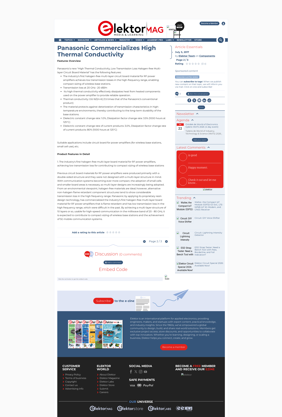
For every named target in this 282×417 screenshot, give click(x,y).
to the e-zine (115, 301)
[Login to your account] (223, 23)
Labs (169, 40)
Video (139, 40)
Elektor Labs (107, 381)
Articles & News (104, 40)
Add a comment (114, 262)
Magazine (83, 40)
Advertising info (74, 388)
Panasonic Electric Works (187, 77)
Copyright (71, 381)
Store (198, 40)
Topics (68, 40)
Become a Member (209, 23)
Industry (124, 40)
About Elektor (108, 374)
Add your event (200, 140)
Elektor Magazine (110, 378)
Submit (104, 388)
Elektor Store (107, 385)
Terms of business (75, 378)
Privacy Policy (73, 374)
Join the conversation (198, 94)
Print (201, 107)
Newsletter (184, 40)
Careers (104, 392)
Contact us (71, 385)
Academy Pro (155, 40)
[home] (60, 40)
